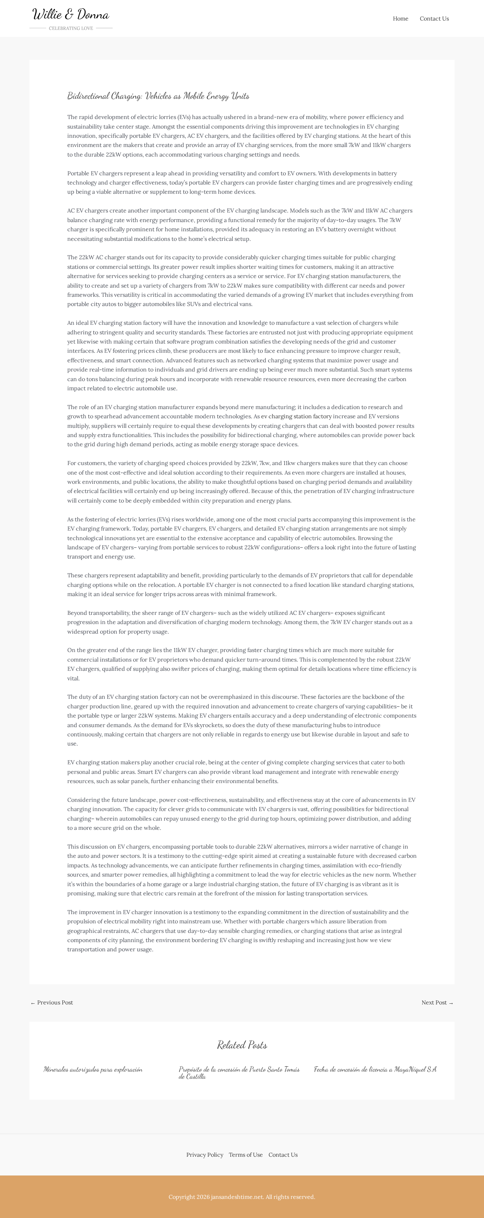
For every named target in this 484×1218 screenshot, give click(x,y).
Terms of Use (246, 1154)
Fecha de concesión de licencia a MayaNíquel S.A (375, 1069)
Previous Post (51, 1002)
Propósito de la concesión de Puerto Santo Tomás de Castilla (239, 1073)
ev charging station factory (296, 416)
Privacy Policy (204, 1154)
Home (401, 18)
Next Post (438, 1002)
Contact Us (434, 18)
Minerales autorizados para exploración (93, 1069)
